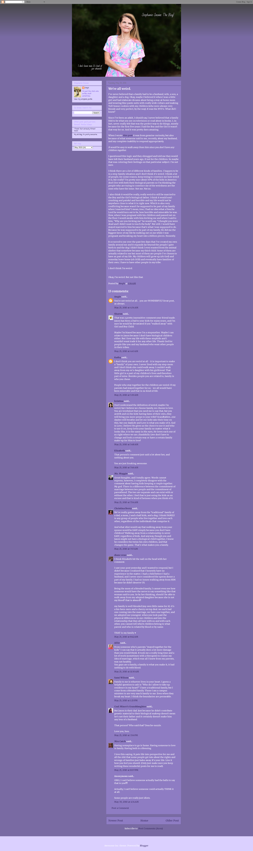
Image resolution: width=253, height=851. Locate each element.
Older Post (172, 820)
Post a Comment (120, 808)
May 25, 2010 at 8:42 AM (126, 636)
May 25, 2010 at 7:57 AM (126, 549)
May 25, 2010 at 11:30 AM (126, 671)
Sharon (118, 313)
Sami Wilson (121, 677)
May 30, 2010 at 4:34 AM (126, 802)
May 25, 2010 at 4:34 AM (126, 307)
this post (128, 135)
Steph (87, 88)
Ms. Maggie (121, 473)
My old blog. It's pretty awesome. (85, 134)
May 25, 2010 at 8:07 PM (126, 770)
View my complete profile (83, 99)
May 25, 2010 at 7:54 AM (126, 502)
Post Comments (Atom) (150, 828)
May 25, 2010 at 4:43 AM (126, 351)
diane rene (120, 555)
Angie (117, 296)
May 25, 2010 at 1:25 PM (126, 700)
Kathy (117, 357)
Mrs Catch (120, 741)
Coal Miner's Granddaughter (130, 706)
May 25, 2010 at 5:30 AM (126, 395)
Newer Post (115, 820)
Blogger (144, 845)
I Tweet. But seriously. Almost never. (84, 130)
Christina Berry (123, 508)
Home (144, 820)
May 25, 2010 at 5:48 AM (126, 444)
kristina (118, 401)
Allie (117, 643)
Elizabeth (119, 450)
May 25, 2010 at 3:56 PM (126, 735)
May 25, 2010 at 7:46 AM (126, 467)
